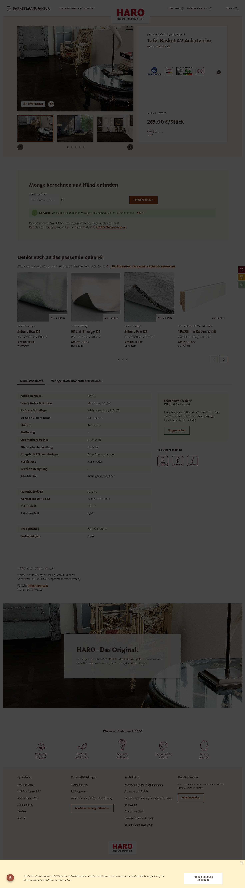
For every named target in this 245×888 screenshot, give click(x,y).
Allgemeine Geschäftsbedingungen (143, 784)
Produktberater (26, 784)
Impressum (130, 804)
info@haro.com (38, 585)
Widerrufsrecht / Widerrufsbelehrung (91, 798)
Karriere (22, 811)
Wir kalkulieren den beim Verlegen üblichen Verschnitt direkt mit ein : (92, 213)
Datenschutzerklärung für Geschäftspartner (148, 798)
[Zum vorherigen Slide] (21, 147)
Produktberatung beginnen (203, 878)
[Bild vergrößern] (126, 104)
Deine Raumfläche (37, 194)
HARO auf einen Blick (29, 791)
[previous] (214, 359)
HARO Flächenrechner (111, 227)
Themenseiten (25, 804)
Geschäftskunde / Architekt (77, 8)
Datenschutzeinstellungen (138, 824)
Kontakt (22, 818)
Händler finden (144, 200)
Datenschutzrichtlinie (136, 791)
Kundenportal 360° (28, 798)
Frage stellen (177, 430)
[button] (241, 269)
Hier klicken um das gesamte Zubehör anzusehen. (143, 266)
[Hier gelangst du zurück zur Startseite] (122, 847)
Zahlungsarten (79, 791)
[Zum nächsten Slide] (130, 147)
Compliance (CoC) (134, 811)
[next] (224, 359)
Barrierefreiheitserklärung (139, 818)
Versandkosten (79, 784)
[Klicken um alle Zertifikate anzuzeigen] (219, 72)
